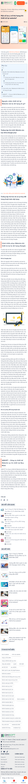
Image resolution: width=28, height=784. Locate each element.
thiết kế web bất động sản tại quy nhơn (11, 676)
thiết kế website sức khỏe (8, 711)
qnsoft (14, 664)
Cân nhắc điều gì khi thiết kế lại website (14, 193)
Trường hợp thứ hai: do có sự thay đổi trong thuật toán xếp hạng (14, 83)
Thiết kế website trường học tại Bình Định (11, 721)
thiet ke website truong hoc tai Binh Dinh (11, 718)
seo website (13, 667)
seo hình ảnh (5, 667)
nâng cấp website (6, 664)
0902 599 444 (21, 3)
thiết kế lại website (6, 673)
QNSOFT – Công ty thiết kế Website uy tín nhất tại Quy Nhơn (14, 95)
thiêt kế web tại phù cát (7, 689)
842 (26, 22)
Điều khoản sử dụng (19, 762)
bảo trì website (5, 654)
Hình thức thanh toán (20, 757)
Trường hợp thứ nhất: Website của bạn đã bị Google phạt (14, 78)
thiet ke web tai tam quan (8, 695)
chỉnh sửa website (16, 654)
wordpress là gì (16, 727)
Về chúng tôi (4, 759)
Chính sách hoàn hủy (20, 759)
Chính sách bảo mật (19, 764)
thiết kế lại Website (14, 52)
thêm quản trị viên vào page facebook (11, 670)
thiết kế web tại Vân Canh (8, 699)
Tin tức (9, 9)
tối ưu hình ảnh (5, 724)
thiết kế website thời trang (8, 715)
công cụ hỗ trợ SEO (6, 657)
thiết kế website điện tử (7, 702)
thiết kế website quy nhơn (8, 708)
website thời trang (6, 727)
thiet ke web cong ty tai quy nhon (10, 680)
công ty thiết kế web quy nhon (9, 660)
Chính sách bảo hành (20, 766)
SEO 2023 (21, 664)
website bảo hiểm (16, 724)
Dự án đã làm (4, 762)
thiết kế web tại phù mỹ (7, 692)
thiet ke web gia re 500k (7, 683)
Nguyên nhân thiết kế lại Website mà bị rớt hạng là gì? (14, 72)
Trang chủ (3, 9)
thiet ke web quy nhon (7, 686)
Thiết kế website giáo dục (8, 705)
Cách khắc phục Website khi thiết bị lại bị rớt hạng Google (13, 89)
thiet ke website (20, 699)
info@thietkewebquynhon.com (11, 748)
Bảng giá (3, 764)
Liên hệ (2, 766)
